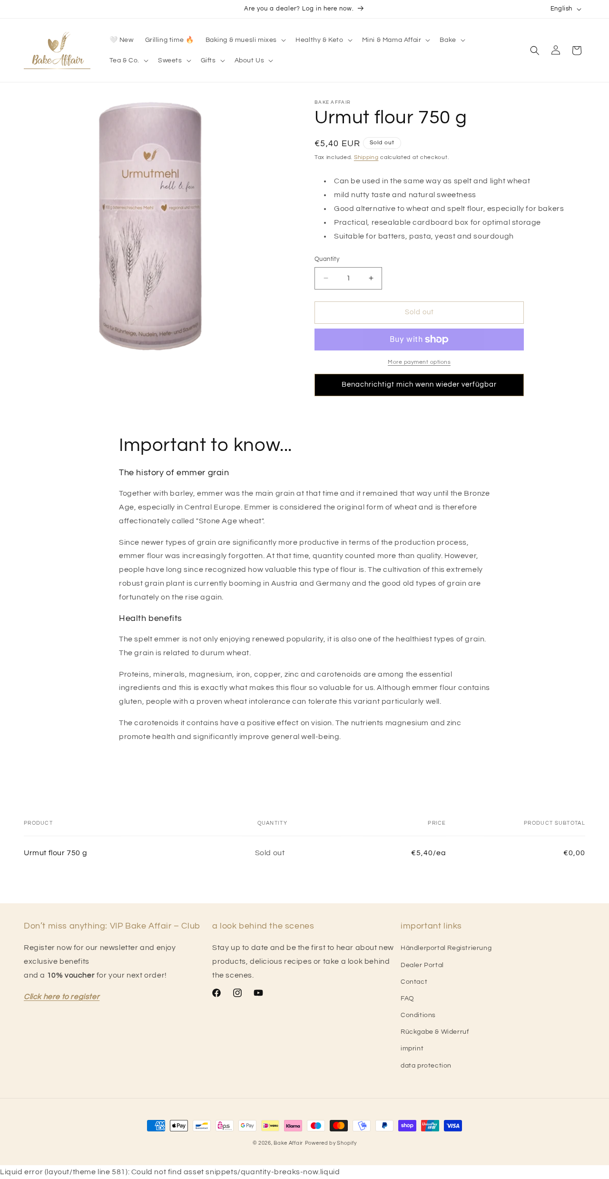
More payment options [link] (419, 362)
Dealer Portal (422, 965)
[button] (245, 40)
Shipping (366, 157)
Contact (414, 982)
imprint (412, 1048)
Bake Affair (288, 1143)
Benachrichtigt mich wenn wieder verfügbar (419, 384)
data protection (426, 1065)
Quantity (326, 259)
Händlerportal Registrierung (446, 948)
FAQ (407, 998)
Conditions (418, 1015)
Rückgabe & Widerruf (435, 1032)
